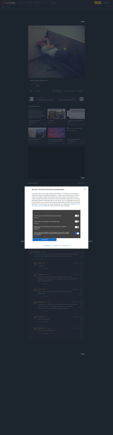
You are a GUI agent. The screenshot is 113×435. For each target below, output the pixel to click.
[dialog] (56, 217)
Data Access (56, 245)
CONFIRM (45, 239)
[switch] (77, 216)
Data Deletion (47, 245)
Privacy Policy (65, 245)
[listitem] (56, 212)
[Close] (85, 189)
